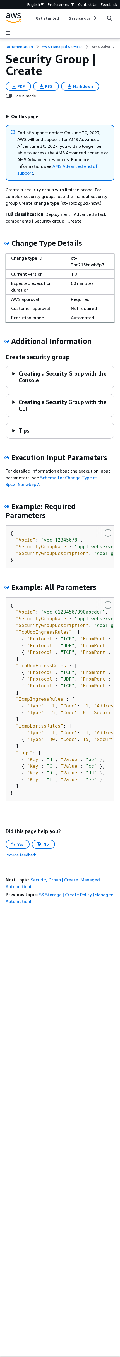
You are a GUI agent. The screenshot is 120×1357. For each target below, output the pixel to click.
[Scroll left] (31, 18)
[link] (103, 46)
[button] (22, 116)
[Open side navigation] (8, 32)
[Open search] (109, 18)
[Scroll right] (94, 18)
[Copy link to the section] (6, 243)
